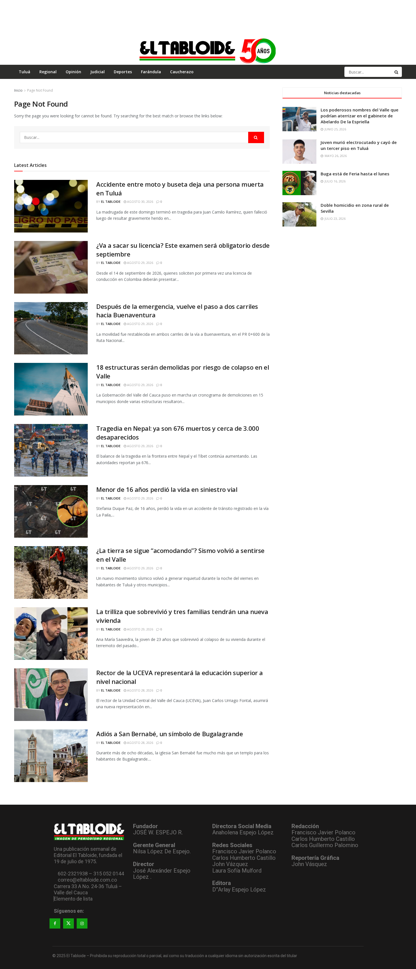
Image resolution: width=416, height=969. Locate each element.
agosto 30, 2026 (139, 201)
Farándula (151, 71)
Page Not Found (40, 90)
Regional (48, 71)
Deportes (123, 71)
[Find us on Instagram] (82, 923)
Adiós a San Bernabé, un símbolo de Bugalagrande (169, 733)
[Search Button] (397, 72)
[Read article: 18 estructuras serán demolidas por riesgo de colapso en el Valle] (51, 389)
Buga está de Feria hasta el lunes (355, 173)
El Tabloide (111, 201)
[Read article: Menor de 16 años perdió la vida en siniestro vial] (51, 511)
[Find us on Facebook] (55, 923)
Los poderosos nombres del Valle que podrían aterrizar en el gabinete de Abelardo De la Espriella (359, 115)
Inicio (18, 90)
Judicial (97, 71)
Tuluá (24, 71)
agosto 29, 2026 (139, 262)
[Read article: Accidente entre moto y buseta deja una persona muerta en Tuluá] (51, 206)
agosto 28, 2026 (139, 690)
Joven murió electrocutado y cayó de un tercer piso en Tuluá (359, 145)
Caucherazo (182, 71)
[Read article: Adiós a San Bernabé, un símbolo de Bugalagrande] (51, 755)
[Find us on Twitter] (68, 923)
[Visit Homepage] (208, 50)
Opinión (73, 71)
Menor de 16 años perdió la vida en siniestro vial (166, 489)
